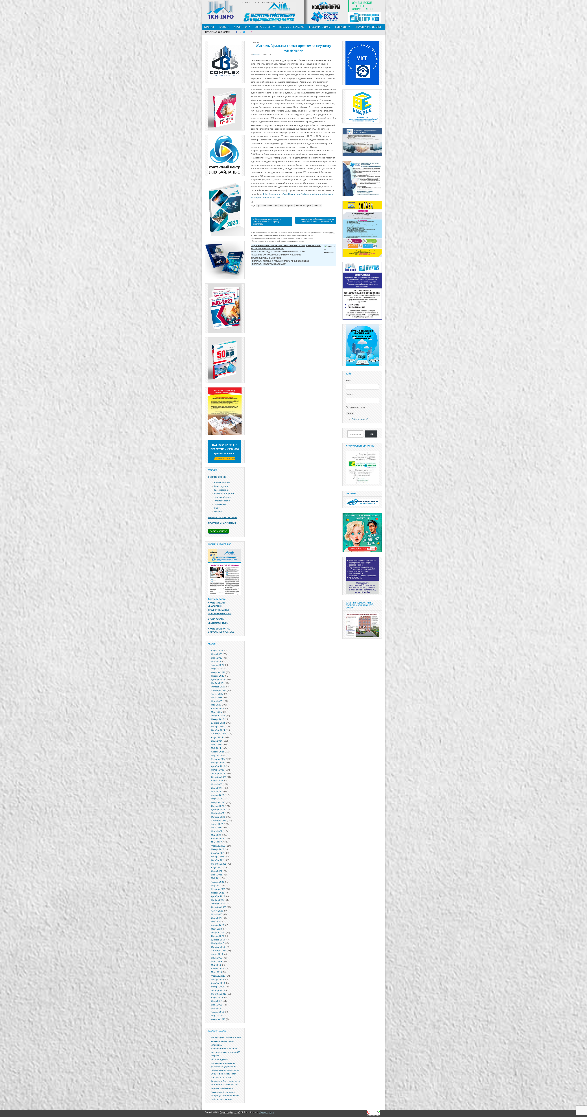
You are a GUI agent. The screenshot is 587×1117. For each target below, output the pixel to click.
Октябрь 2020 (218, 903)
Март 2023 (216, 798)
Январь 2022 (217, 849)
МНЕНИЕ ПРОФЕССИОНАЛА (222, 517)
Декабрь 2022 (218, 809)
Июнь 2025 (216, 701)
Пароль (349, 394)
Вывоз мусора (221, 486)
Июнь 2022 (216, 831)
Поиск (371, 434)
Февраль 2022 (218, 846)
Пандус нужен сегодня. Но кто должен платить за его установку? (226, 1041)
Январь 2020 (217, 936)
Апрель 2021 (217, 882)
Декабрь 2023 (218, 766)
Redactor (256, 54)
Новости (223, 26)
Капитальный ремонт (224, 493)
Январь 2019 (217, 979)
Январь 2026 (217, 676)
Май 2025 (216, 705)
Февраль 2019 (218, 976)
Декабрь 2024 (218, 723)
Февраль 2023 (218, 802)
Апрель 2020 (217, 925)
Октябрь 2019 (218, 947)
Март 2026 (216, 668)
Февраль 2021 (218, 889)
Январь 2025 (217, 719)
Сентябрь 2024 (218, 733)
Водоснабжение (222, 482)
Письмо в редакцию (291, 26)
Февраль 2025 (218, 715)
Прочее (218, 511)
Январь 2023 (217, 806)
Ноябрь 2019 (217, 943)
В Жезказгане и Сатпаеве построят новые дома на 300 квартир (225, 1052)
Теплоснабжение (222, 497)
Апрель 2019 (217, 968)
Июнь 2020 (216, 918)
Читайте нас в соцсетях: (217, 32)
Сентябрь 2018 (218, 994)
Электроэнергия (222, 500)
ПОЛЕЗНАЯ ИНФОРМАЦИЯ (222, 523)
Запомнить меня (356, 407)
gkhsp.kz (332, 232)
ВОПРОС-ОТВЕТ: (217, 476)
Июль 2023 (216, 784)
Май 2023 (216, 791)
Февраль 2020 (218, 932)
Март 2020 (216, 929)
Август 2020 (217, 911)
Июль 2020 (216, 914)
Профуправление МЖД (367, 26)
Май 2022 (216, 835)
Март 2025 (216, 712)
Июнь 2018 (216, 1004)
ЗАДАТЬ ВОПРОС (218, 531)
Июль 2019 (216, 958)
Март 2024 (216, 755)
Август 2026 (217, 650)
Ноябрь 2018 (217, 986)
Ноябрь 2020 (217, 900)
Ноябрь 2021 (217, 856)
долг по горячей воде (267, 206)
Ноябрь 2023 (217, 770)
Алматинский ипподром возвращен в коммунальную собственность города (225, 1095)
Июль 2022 (216, 827)
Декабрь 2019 (218, 939)
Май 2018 (216, 1008)
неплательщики (303, 206)
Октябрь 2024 (218, 730)
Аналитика (240, 26)
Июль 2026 (216, 654)
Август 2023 (217, 780)
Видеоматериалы (319, 26)
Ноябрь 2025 (217, 683)
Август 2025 (217, 694)
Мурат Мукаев (287, 206)
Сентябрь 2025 (218, 690)
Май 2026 (216, 661)
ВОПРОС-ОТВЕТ (263, 26)
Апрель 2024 (217, 751)
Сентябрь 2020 (218, 907)
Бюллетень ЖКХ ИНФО (230, 1112)
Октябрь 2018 (218, 990)
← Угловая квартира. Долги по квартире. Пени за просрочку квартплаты (267, 221)
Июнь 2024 (216, 744)
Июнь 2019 (216, 961)
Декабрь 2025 (218, 679)
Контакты (341, 26)
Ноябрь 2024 (217, 726)
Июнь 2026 (216, 658)
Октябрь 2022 (218, 817)
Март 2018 (216, 1015)
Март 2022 (216, 842)
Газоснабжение (222, 490)
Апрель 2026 (217, 665)
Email (348, 380)
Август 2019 (217, 954)
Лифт (217, 508)
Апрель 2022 (217, 838)
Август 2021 (217, 867)
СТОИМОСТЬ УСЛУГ (224, 458)
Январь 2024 (217, 762)
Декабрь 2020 (218, 896)
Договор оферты (266, 1112)
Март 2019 (216, 972)
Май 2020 (216, 921)
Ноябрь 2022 (217, 813)
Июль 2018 (216, 1001)
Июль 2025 (216, 697)
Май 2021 (216, 878)
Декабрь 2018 (218, 983)
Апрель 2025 (217, 708)
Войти (350, 413)
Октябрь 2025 (218, 686)
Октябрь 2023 (218, 773)
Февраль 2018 (218, 1019)
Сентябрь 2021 (218, 864)
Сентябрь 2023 (218, 777)
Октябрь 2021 (218, 860)
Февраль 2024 (218, 759)
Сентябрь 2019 (218, 950)
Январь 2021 (217, 893)
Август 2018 (217, 997)
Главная (209, 26)
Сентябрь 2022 (218, 820)
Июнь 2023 (216, 788)
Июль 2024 (216, 741)
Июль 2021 (216, 871)
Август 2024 (217, 737)
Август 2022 (217, 824)
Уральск (317, 206)
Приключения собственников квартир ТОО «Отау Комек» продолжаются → (317, 220)
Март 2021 (216, 885)
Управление (220, 504)
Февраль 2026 (218, 672)
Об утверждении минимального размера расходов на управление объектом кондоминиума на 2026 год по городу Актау (225, 1066)
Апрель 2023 (217, 795)
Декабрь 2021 (218, 853)
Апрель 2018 (217, 1012)
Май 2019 (216, 965)
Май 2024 (216, 748)
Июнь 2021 (216, 874)
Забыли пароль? (360, 419)
